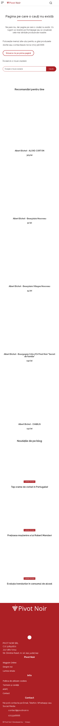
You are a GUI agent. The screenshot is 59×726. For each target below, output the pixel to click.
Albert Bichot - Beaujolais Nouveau (29, 218)
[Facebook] (29, 637)
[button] (51, 3)
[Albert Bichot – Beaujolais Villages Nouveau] (29, 256)
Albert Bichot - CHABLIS (29, 424)
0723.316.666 (38, 45)
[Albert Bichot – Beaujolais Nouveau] (29, 188)
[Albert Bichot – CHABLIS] (29, 394)
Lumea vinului (30, 481)
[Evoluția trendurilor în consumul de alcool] (29, 561)
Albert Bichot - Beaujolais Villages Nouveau (29, 286)
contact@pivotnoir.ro (18, 710)
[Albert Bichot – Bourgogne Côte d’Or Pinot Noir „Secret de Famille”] (29, 324)
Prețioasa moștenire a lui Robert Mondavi (29, 535)
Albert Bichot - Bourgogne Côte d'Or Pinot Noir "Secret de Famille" (29, 355)
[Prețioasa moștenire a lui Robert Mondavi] (29, 512)
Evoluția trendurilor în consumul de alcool (29, 583)
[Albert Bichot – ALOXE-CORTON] (29, 121)
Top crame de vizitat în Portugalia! (29, 487)
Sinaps (27, 722)
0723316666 (14, 715)
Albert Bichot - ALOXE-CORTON (29, 151)
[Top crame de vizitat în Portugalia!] (29, 464)
